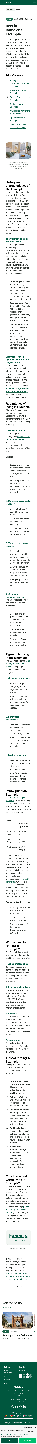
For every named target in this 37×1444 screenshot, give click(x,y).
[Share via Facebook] (7, 1286)
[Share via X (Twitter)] (12, 1286)
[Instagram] (16, 1406)
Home (6, 1370)
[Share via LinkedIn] (17, 1286)
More (18, 9)
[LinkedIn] (24, 1406)
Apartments (7, 1375)
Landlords (22, 1370)
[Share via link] (22, 1286)
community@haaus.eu (18, 1399)
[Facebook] (20, 1406)
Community (7, 1379)
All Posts (10, 9)
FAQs (5, 1381)
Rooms (6, 1377)
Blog (5, 1383)
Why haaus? (8, 1373)
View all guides (7, 1307)
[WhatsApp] (12, 1406)
